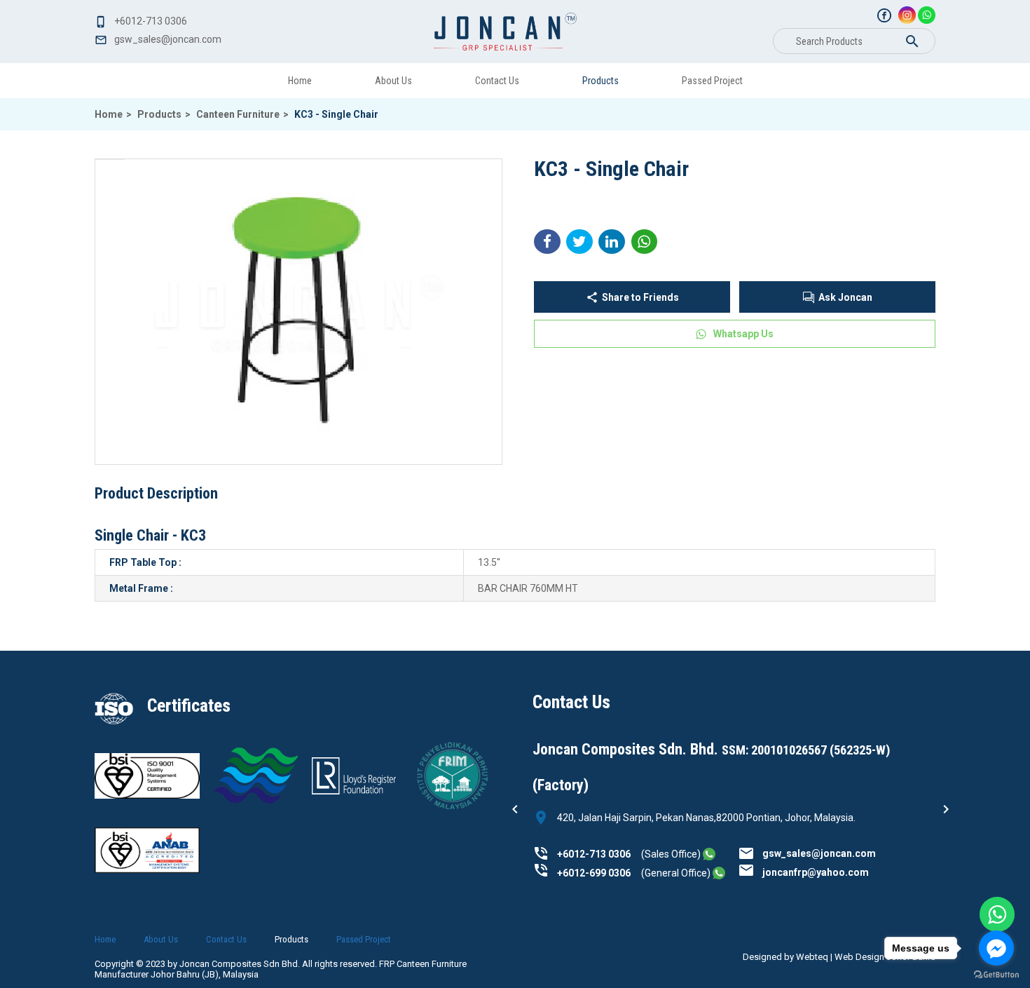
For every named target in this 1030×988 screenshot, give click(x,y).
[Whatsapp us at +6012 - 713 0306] (709, 854)
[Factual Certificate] (354, 791)
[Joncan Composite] (505, 31)
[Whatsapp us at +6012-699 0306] (719, 873)
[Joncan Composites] (884, 15)
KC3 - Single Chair (336, 114)
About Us (393, 80)
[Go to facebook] (996, 948)
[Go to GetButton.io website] (996, 974)
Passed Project (712, 80)
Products (600, 80)
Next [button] (945, 809)
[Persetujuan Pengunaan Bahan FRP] (452, 810)
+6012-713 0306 (594, 854)
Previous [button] (515, 809)
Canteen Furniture (242, 114)
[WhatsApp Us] (997, 914)
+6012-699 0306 (594, 873)
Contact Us (497, 80)
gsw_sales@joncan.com (819, 853)
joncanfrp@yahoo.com (815, 872)
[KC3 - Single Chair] (298, 311)
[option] (734, 804)
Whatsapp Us (743, 333)
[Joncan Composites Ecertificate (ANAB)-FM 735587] (256, 800)
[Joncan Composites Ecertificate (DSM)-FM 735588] (147, 795)
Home (300, 80)
